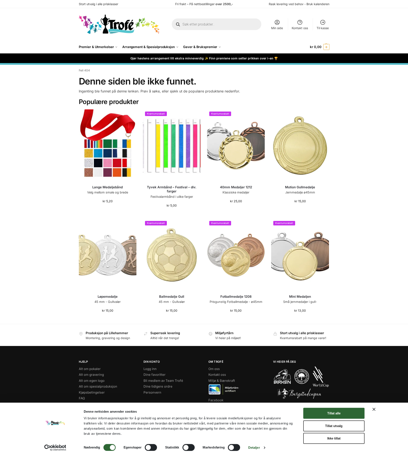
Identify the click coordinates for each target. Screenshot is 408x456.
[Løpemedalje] (108, 255)
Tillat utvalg (333, 426)
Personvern (152, 392)
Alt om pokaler (90, 369)
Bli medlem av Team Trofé (163, 381)
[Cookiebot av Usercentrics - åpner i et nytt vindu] (55, 447)
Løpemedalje (108, 296)
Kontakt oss (300, 28)
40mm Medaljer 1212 (236, 187)
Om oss (214, 369)
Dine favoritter (154, 375)
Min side (277, 28)
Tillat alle (334, 413)
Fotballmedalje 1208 (236, 296)
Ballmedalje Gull (171, 296)
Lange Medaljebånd (107, 187)
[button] (319, 47)
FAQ (82, 398)
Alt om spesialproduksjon (98, 386)
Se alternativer (236, 210)
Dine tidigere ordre (157, 386)
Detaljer (254, 447)
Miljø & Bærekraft (221, 381)
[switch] (151, 447)
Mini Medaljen (300, 296)
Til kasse (323, 28)
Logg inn (150, 369)
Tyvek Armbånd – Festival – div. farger (171, 189)
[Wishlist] (130, 116)
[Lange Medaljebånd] (108, 145)
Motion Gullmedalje (300, 187)
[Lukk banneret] (373, 409)
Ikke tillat (334, 438)
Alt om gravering (91, 375)
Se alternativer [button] (107, 210)
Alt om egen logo (92, 381)
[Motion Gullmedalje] (300, 145)
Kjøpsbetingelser (92, 392)
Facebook (215, 400)
